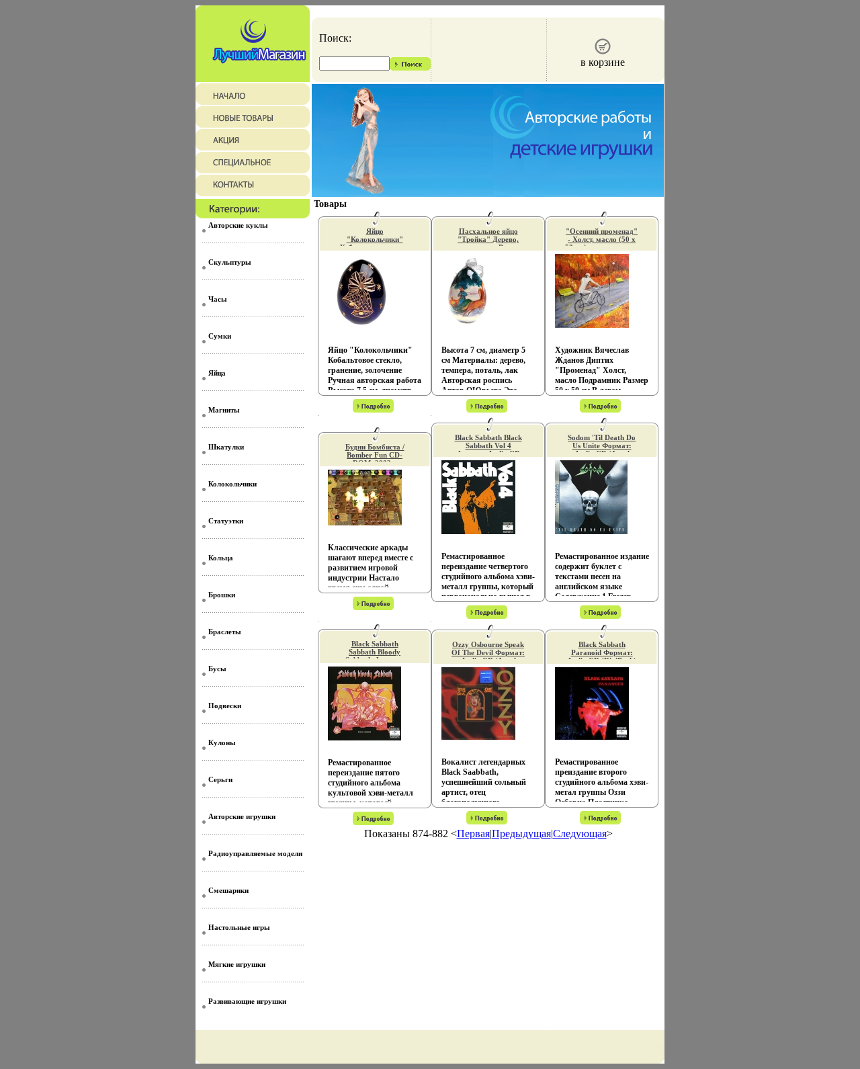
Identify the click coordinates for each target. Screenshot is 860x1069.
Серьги (220, 779)
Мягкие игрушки (236, 964)
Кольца (220, 558)
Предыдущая (521, 833)
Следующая (580, 833)
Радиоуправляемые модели (255, 853)
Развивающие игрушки (247, 1001)
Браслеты (224, 632)
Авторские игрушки (241, 816)
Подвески (224, 705)
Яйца (217, 373)
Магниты (224, 410)
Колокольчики (232, 484)
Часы (217, 299)
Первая (473, 833)
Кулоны (222, 742)
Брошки (221, 595)
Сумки (219, 336)
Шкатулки (226, 447)
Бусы (217, 669)
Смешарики (228, 890)
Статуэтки (225, 521)
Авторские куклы (238, 225)
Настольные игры (239, 927)
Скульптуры (229, 262)
